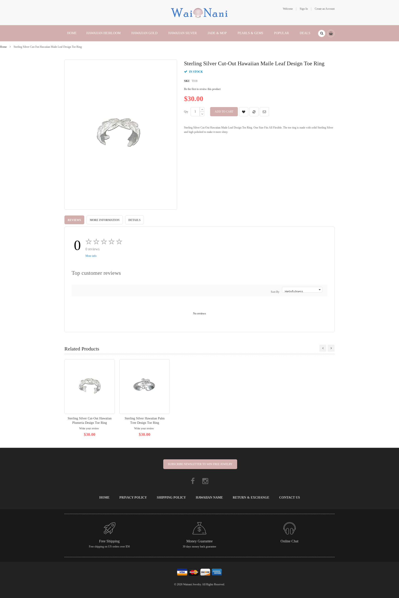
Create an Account (325, 8)
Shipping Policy (171, 497)
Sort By (275, 291)
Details (134, 220)
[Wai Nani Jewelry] (199, 12)
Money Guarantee (199, 541)
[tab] (74, 219)
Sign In (304, 8)
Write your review (89, 428)
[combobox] (321, 33)
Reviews (74, 220)
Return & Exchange (251, 497)
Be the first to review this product (202, 89)
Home (3, 46)
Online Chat (289, 541)
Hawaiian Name (209, 497)
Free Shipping (109, 541)
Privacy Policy (133, 497)
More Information (105, 220)
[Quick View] (89, 386)
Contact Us (289, 497)
